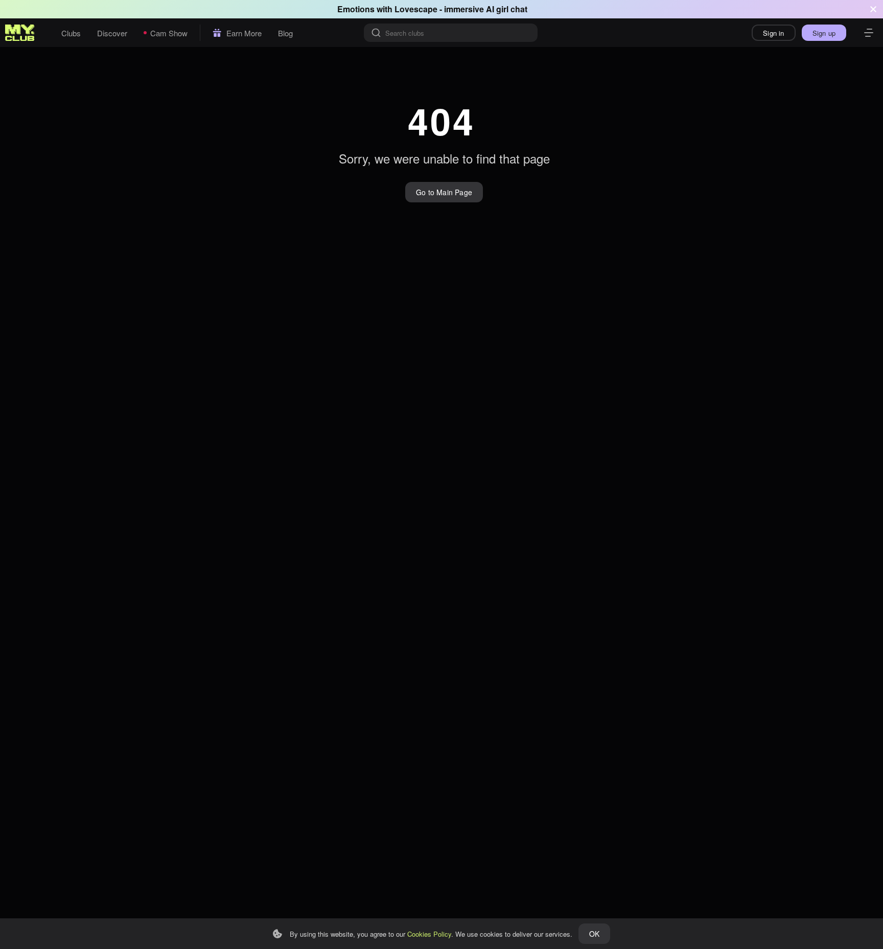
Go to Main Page (444, 192)
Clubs (71, 33)
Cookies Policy (429, 934)
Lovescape (415, 9)
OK (594, 934)
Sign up (823, 33)
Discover (112, 33)
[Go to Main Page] (20, 33)
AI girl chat (506, 9)
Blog (285, 33)
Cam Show (169, 33)
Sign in (773, 33)
